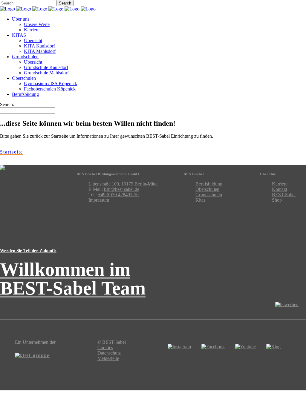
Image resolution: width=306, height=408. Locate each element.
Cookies (105, 347)
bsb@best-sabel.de (121, 189)
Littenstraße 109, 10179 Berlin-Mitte (122, 183)
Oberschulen (207, 189)
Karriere (279, 183)
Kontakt (279, 189)
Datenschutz (109, 352)
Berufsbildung (208, 183)
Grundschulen (208, 194)
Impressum (98, 200)
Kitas (200, 200)
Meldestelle (108, 358)
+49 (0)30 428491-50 (118, 194)
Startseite (11, 151)
